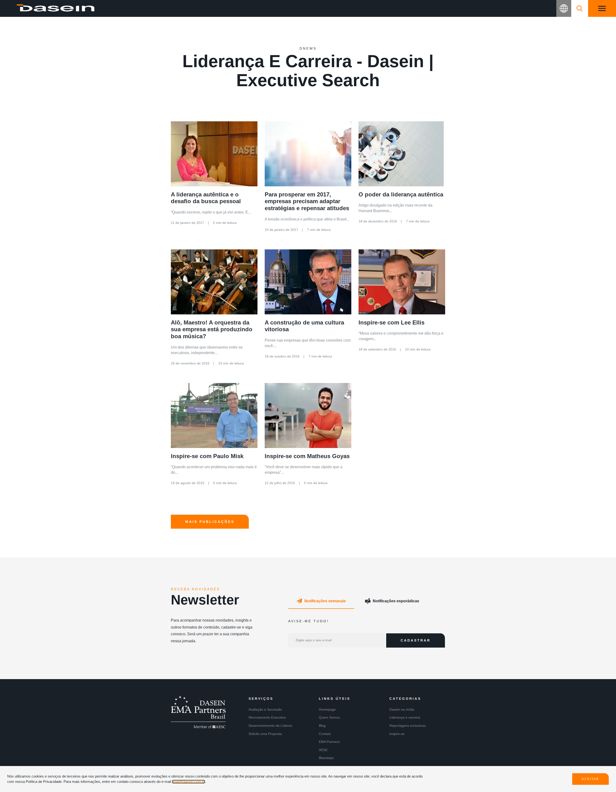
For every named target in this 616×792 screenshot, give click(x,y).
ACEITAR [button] (590, 779)
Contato (325, 734)
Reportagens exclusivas (407, 725)
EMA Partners (329, 742)
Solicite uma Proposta (265, 734)
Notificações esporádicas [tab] (396, 601)
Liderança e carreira (404, 717)
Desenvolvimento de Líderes (270, 725)
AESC (323, 750)
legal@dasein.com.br (188, 782)
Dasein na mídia (401, 709)
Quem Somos (329, 717)
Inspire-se (396, 734)
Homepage (327, 709)
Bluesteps (326, 758)
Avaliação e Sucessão (265, 709)
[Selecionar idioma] (563, 8)
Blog (322, 725)
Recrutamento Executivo (267, 717)
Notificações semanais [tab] (325, 601)
